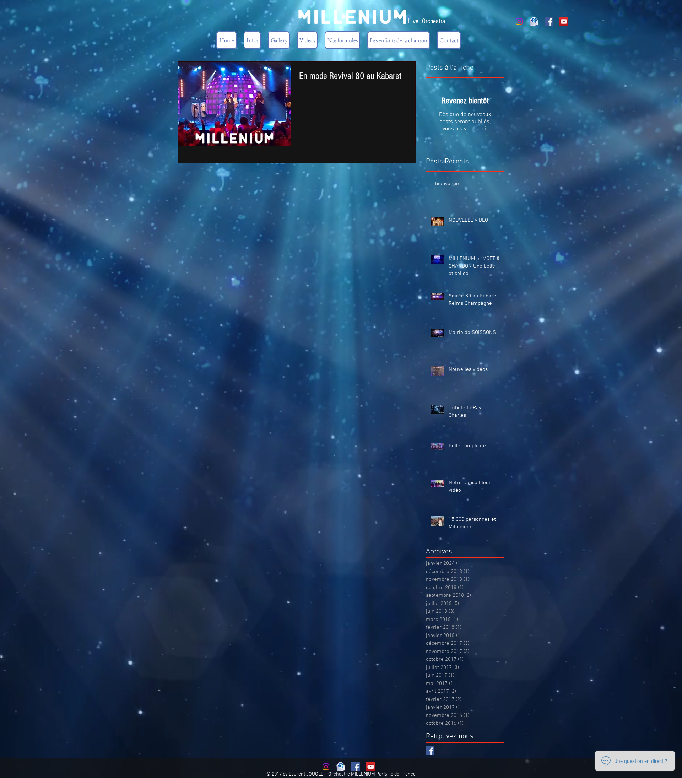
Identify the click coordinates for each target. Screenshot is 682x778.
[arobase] (534, 21)
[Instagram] (519, 21)
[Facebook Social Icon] (549, 21)
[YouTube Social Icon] (563, 21)
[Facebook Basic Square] (430, 750)
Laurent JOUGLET (307, 774)
